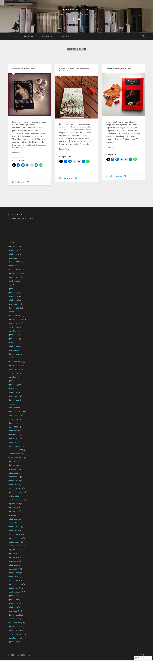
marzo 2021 (14, 477)
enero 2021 (13, 484)
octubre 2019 (14, 542)
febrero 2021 (14, 480)
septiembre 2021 (16, 457)
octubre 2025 (14, 277)
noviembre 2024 (16, 319)
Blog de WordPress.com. (19, 655)
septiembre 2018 (16, 592)
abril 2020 (13, 519)
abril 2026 (13, 254)
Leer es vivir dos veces (76, 9)
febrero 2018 (14, 615)
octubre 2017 (14, 630)
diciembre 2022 (16, 408)
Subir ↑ (142, 655)
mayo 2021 (13, 469)
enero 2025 (13, 312)
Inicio (14, 36)
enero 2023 (13, 404)
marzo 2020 (14, 523)
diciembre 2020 (16, 488)
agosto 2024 (14, 331)
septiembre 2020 (16, 500)
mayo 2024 (13, 342)
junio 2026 (13, 246)
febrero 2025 (14, 308)
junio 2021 (13, 465)
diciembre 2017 (15, 622)
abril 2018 (13, 607)
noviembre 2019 (16, 538)
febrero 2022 (14, 438)
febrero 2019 (14, 573)
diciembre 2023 (15, 361)
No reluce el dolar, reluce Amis (118, 68)
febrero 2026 (14, 262)
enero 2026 (14, 265)
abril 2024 (13, 346)
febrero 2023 (14, 400)
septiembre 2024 (16, 327)
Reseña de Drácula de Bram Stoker (25, 68)
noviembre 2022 (16, 411)
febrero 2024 (14, 354)
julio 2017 (13, 642)
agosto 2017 (14, 638)
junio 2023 (13, 384)
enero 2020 (14, 530)
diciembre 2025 (15, 269)
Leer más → (17, 153)
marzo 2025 (14, 304)
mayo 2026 (13, 250)
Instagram (28, 36)
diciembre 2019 (15, 534)
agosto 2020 (14, 503)
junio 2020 (13, 511)
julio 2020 (13, 507)
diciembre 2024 (16, 315)
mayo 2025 (13, 296)
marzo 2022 (14, 434)
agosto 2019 (14, 550)
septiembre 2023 (16, 373)
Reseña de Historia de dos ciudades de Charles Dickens (74, 69)
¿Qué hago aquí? (47, 36)
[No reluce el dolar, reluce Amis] (123, 94)
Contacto (66, 36)
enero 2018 (13, 619)
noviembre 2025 (16, 273)
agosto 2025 (14, 285)
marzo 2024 (14, 350)
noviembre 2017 (16, 626)
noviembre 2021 (16, 450)
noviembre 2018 (16, 584)
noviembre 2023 (16, 365)
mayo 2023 (13, 388)
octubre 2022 (14, 415)
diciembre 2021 (15, 446)
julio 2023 (13, 381)
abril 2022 (13, 430)
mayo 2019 (13, 561)
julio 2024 (13, 335)
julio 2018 (13, 596)
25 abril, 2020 (67, 178)
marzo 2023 (14, 396)
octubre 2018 (14, 588)
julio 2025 (13, 289)
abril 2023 (13, 392)
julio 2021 (13, 461)
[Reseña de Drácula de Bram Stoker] (29, 94)
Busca (143, 36)
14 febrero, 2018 (115, 176)
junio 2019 (13, 557)
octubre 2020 (14, 496)
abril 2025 (13, 300)
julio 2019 (13, 553)
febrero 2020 (14, 526)
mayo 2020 (14, 515)
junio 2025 (13, 292)
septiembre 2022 (16, 419)
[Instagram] (79, 19)
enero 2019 (13, 576)
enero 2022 (14, 442)
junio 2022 (13, 427)
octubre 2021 (14, 454)
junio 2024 (13, 338)
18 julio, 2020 (20, 182)
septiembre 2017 (16, 634)
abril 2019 (13, 565)
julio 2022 (13, 423)
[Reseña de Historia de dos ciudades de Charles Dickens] (76, 97)
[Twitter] (74, 19)
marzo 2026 (14, 258)
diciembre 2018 (15, 580)
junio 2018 (13, 599)
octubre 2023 (14, 369)
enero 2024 (14, 358)
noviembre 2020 (16, 492)
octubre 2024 (14, 323)
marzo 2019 (14, 569)
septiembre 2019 (16, 546)
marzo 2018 (14, 611)
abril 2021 (13, 473)
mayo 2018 (13, 603)
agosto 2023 (14, 377)
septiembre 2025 (16, 281)
